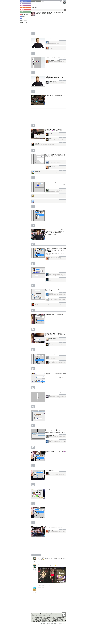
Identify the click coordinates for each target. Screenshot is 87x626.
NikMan (34, 10)
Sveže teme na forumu (25, 14)
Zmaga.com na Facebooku (45, 623)
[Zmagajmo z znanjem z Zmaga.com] (32, 1)
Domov (32, 5)
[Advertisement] (48, 24)
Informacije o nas (24, 22)
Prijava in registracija (59, 3)
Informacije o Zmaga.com (62, 623)
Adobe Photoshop (43, 5)
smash (34, 561)
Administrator (34, 569)
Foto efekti (49, 5)
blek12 (34, 591)
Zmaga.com (35, 1)
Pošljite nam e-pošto (54, 623)
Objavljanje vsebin (24, 20)
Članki (23, 18)
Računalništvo (36, 5)
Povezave (23, 16)
